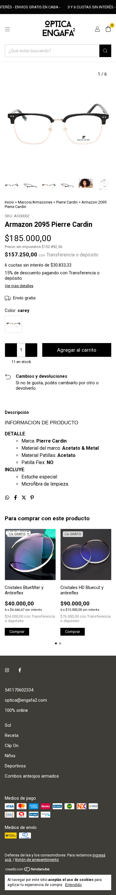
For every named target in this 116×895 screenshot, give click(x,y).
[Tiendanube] (28, 870)
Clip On (11, 745)
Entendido (73, 885)
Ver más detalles (19, 286)
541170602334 (19, 690)
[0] (108, 29)
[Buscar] (105, 51)
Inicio (9, 202)
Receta (11, 735)
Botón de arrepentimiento (37, 859)
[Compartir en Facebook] (16, 498)
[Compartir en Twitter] (24, 498)
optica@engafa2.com (26, 700)
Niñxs (10, 755)
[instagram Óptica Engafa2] (7, 670)
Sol (8, 725)
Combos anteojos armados (32, 776)
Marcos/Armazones (35, 202)
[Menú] (7, 29)
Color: (17, 310)
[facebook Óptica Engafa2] (20, 670)
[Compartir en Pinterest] (32, 498)
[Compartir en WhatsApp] (8, 498)
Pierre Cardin (67, 202)
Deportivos (15, 766)
